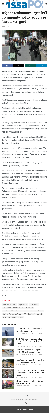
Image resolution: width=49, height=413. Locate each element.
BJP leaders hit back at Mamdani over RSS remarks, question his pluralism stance (30, 372)
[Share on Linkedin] (41, 65)
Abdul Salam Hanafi (9, 305)
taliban (20, 317)
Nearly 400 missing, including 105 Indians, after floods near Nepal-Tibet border (29, 341)
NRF (24, 314)
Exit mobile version (24, 409)
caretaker (16, 308)
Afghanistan (23, 305)
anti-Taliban (7, 308)
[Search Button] (46, 4)
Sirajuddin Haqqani (9, 317)
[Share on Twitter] (18, 65)
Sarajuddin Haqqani (35, 314)
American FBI (34, 305)
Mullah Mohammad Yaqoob (33, 311)
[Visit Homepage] (24, 4)
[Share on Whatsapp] (30, 65)
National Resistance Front (12, 314)
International (6, 300)
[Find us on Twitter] (26, 403)
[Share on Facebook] (7, 65)
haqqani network (28, 308)
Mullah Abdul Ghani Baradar (12, 311)
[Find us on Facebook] (23, 403)
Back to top (24, 395)
